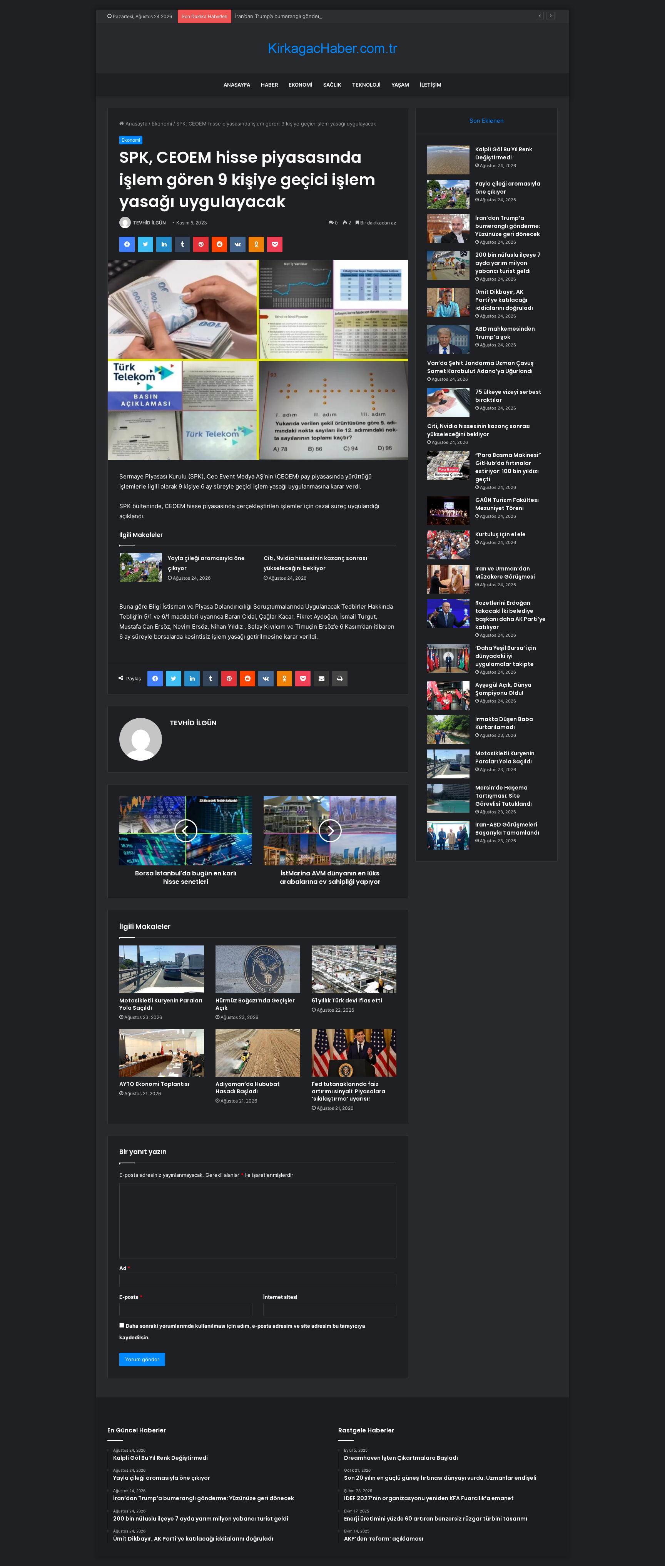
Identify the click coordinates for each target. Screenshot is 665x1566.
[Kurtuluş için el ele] (448, 544)
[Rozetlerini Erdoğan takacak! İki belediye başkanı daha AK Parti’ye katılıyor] (448, 613)
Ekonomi (300, 85)
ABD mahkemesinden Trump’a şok (505, 333)
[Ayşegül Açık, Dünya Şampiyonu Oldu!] (448, 695)
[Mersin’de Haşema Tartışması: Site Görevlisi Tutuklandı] (448, 798)
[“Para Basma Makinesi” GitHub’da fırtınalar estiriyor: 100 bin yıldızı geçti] (448, 465)
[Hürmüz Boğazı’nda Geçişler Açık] (258, 969)
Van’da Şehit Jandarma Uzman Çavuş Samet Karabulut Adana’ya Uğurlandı (480, 367)
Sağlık (332, 85)
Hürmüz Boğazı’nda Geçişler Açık (255, 1004)
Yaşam (400, 85)
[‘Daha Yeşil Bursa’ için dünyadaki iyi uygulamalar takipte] (448, 658)
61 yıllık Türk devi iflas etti (347, 1000)
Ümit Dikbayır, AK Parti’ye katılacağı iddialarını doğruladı (504, 300)
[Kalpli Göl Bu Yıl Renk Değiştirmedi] (448, 160)
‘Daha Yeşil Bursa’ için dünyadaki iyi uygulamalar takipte (505, 656)
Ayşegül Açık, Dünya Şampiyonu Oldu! (503, 689)
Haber (269, 85)
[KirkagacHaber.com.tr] (332, 48)
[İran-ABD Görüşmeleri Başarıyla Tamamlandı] (448, 835)
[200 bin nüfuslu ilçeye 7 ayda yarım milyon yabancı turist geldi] (448, 265)
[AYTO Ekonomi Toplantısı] (161, 1053)
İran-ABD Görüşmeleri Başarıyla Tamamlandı (507, 829)
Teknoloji (366, 85)
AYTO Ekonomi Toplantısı (154, 1084)
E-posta (130, 1297)
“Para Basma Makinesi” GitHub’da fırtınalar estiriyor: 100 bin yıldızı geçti (508, 467)
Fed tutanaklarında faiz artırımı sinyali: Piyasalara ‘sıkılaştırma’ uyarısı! (348, 1091)
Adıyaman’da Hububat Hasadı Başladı (248, 1087)
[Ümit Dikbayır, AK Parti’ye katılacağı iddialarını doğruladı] (448, 302)
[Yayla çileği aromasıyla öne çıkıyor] (141, 567)
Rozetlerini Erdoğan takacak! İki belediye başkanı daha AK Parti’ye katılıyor (510, 615)
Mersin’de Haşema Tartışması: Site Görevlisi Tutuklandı (503, 796)
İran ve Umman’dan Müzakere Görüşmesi (505, 573)
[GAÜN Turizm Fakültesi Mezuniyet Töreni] (448, 510)
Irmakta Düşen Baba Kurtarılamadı (504, 723)
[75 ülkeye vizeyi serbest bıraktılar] (448, 402)
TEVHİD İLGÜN (149, 223)
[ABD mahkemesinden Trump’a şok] (448, 339)
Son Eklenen (487, 120)
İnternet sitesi (280, 1297)
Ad (124, 1268)
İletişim (430, 85)
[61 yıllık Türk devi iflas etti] (354, 969)
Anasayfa (237, 85)
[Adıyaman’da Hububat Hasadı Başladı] (258, 1053)
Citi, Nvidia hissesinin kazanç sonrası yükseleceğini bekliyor (479, 430)
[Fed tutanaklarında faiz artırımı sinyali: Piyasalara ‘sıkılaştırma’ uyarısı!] (354, 1053)
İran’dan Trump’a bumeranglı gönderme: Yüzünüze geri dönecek (311, 16)
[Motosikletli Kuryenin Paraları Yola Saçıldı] (161, 969)
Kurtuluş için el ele (500, 534)
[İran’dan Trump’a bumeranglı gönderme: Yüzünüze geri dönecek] (448, 228)
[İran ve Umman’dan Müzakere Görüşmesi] (448, 579)
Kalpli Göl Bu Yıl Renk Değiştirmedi (503, 153)
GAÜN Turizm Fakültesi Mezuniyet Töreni (507, 504)
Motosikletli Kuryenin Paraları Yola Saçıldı (160, 1004)
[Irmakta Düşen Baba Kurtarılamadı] (448, 729)
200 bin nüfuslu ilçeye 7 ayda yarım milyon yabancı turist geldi (508, 263)
